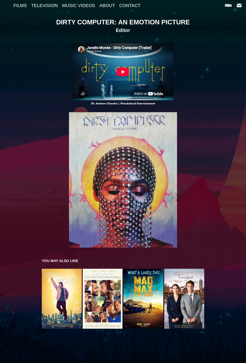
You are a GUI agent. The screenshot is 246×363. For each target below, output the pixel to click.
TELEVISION (44, 5)
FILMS (20, 5)
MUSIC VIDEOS (78, 5)
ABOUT (107, 5)
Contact (129, 5)
